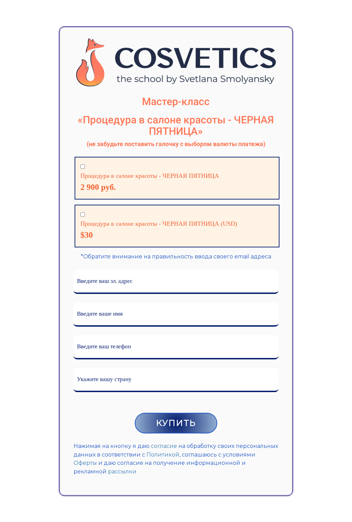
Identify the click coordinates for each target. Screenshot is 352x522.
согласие (164, 446)
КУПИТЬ (176, 423)
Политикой (162, 454)
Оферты (85, 463)
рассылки (122, 471)
